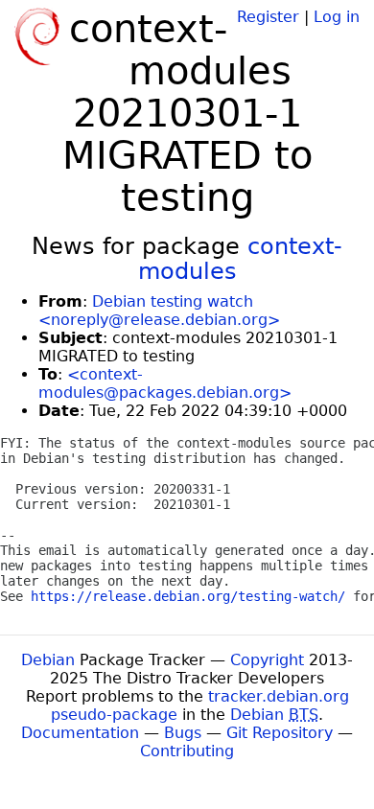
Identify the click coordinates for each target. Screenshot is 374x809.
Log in (337, 17)
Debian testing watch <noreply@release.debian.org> (159, 310)
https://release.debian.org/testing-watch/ (188, 596)
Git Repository (279, 733)
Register (268, 17)
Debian (48, 660)
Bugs (182, 733)
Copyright (267, 660)
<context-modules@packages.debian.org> (165, 383)
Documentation (80, 733)
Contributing (187, 751)
